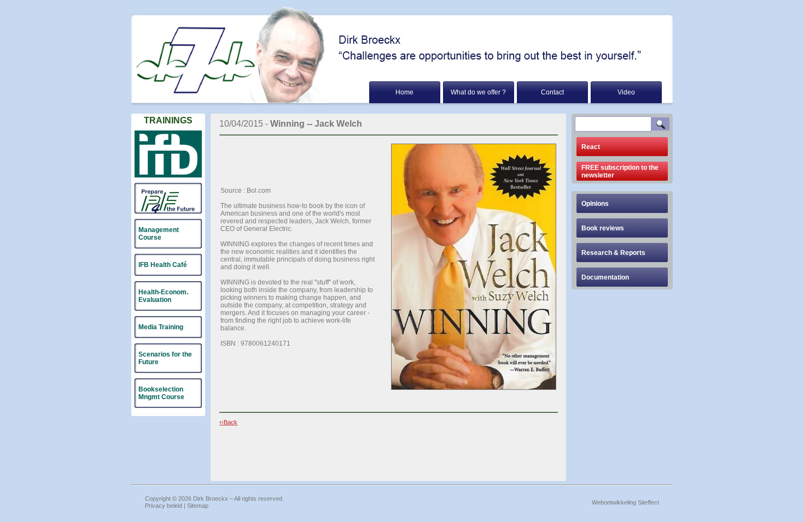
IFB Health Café (162, 265)
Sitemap (197, 505)
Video (626, 92)
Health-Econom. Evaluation (163, 296)
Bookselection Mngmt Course (161, 393)
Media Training (160, 327)
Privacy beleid (163, 505)
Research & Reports (613, 253)
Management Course (158, 233)
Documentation (605, 277)
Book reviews (602, 228)
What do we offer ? (478, 92)
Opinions (595, 203)
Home (404, 92)
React (590, 147)
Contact (552, 92)
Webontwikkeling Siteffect (625, 502)
